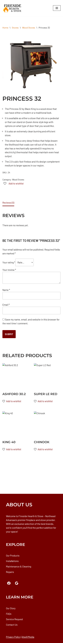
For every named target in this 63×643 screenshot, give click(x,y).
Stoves (15, 27)
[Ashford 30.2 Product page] (16, 376)
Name (6, 289)
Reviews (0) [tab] (8, 202)
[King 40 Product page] (16, 424)
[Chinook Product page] (47, 424)
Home (5, 27)
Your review (9, 269)
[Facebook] (9, 583)
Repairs (10, 571)
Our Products (12, 555)
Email (6, 304)
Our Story (11, 608)
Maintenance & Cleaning (18, 566)
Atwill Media (28, 636)
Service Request (14, 619)
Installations (12, 561)
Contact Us (11, 624)
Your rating (8, 262)
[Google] (17, 583)
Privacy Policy (13, 636)
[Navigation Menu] (57, 8)
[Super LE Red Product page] (47, 376)
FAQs (8, 613)
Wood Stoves (28, 27)
